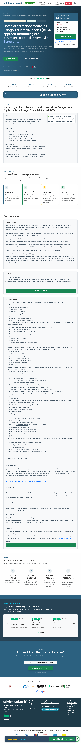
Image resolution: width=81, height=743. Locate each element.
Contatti (69, 709)
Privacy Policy (71, 705)
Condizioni (70, 707)
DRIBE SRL (6, 705)
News (62, 3)
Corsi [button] (49, 3)
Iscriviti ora (12, 59)
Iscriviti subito (66, 36)
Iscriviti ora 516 (63, 739)
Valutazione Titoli (72, 703)
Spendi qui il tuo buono (53, 94)
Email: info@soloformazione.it (50, 703)
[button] (75, 3)
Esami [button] (68, 3)
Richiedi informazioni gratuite (41, 662)
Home (5, 13)
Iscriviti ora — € (41, 668)
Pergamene (70, 710)
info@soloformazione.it (66, 538)
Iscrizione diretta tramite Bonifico (50, 709)
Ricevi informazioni (31, 59)
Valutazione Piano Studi (41, 3)
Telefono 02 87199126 (47, 706)
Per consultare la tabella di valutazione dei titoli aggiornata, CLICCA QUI (26, 481)
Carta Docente (56, 3)
